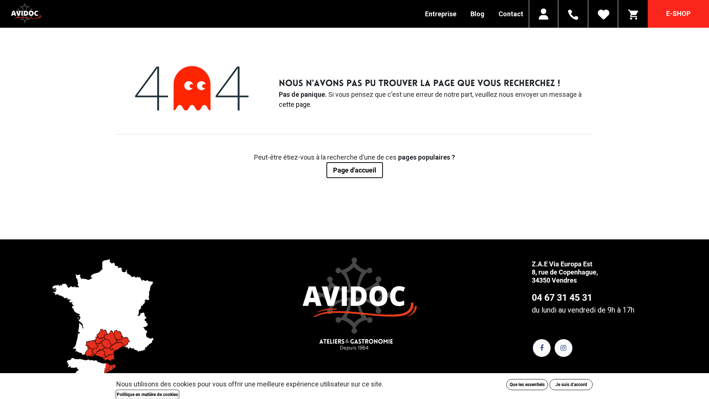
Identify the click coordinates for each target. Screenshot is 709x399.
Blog (477, 14)
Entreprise (440, 14)
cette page (294, 104)
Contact (511, 14)
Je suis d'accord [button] (571, 384)
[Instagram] (563, 348)
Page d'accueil (354, 170)
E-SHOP (678, 13)
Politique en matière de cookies (147, 394)
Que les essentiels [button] (527, 384)
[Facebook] (542, 348)
